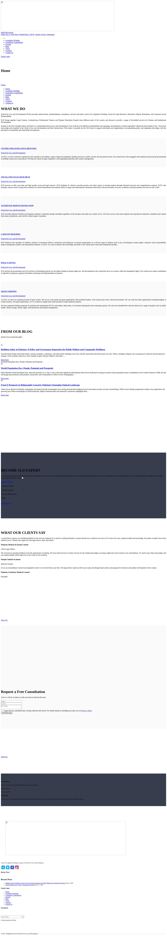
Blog (7, 899)
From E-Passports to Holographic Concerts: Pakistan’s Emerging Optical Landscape (40, 385)
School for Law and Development (13, 153)
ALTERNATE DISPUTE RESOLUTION (17, 206)
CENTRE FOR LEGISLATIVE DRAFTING (18, 148)
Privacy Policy (87, 711)
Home (7, 892)
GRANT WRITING (9, 291)
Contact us (8, 904)
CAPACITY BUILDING (10, 234)
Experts (7, 897)
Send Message (7, 713)
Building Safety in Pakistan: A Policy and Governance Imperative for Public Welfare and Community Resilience (53, 349)
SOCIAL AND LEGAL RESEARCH (15, 177)
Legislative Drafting (11, 893)
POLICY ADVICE (8, 263)
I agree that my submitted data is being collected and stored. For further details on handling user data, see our (48, 711)
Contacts (8, 902)
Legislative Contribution (13, 895)
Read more (5, 360)
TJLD (7, 901)
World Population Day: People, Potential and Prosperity (27, 368)
